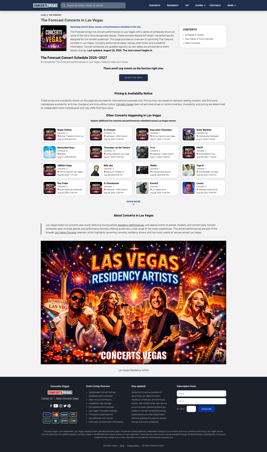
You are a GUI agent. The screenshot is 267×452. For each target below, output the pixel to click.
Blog (122, 445)
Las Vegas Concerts (65, 232)
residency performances (131, 225)
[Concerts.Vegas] (60, 393)
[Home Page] (45, 5)
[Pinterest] (69, 406)
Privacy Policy (133, 445)
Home (43, 15)
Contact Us (47, 398)
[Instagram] (61, 406)
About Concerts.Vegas (67, 398)
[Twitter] (65, 406)
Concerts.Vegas (124, 104)
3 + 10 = (180, 409)
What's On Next (133, 77)
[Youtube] (55, 406)
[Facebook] (51, 406)
